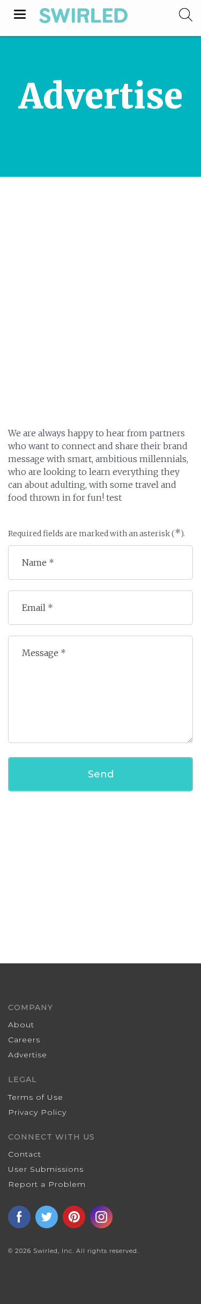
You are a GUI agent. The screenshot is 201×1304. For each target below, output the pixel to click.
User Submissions (46, 1169)
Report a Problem (47, 1184)
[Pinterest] (76, 1216)
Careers (24, 1039)
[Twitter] (49, 1216)
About (21, 1024)
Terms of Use (35, 1097)
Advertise (27, 1055)
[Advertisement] (100, 283)
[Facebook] (21, 1216)
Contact (24, 1154)
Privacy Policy (37, 1112)
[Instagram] (102, 1216)
